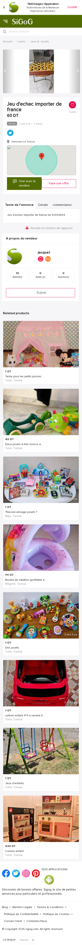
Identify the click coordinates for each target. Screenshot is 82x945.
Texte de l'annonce (19, 205)
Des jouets (12, 647)
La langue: (9, 939)
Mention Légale (22, 907)
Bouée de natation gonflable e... (25, 579)
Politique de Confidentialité (21, 914)
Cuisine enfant (14, 851)
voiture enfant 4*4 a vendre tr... (24, 715)
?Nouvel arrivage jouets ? (21, 512)
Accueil (7, 41)
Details (43, 205)
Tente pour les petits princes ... (24, 376)
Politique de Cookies (56, 914)
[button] (9, 71)
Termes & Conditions (50, 907)
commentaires (62, 205)
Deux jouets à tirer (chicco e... (24, 444)
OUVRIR (72, 7)
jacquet (44, 252)
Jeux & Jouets (39, 41)
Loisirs (21, 41)
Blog (5, 907)
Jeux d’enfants (14, 783)
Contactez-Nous (36, 921)
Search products (19, 31)
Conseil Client (13, 921)
